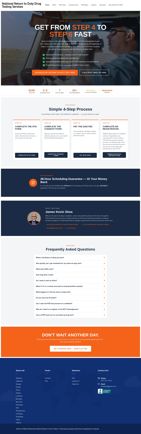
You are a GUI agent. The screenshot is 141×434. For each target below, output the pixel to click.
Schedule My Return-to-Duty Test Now (55, 72)
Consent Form (73, 5)
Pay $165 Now (85, 155)
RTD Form (62, 5)
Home (47, 5)
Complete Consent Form (56, 154)
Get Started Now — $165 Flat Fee (70, 349)
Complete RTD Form (26, 155)
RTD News (84, 5)
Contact (93, 5)
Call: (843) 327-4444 (116, 5)
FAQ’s (54, 5)
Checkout (102, 5)
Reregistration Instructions (114, 154)
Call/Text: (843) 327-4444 (94, 72)
